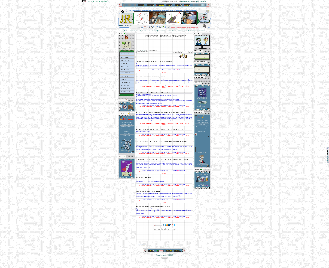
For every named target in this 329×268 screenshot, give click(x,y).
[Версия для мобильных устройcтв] (96, 2)
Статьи (143, 50)
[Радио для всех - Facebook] (200, 186)
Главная (138, 50)
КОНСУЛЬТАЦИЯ (125, 73)
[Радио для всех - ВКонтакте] (202, 186)
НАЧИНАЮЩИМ (125, 57)
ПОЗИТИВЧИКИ (125, 92)
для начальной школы (183, 1)
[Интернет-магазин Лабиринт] (126, 171)
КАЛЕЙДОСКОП (125, 82)
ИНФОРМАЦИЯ (125, 54)
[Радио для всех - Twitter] (199, 186)
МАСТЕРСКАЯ (125, 85)
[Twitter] (165, 225)
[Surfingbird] (174, 225)
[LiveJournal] (171, 225)
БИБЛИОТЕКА (125, 76)
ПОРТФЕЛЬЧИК (125, 69)
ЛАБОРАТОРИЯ (125, 60)
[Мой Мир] (169, 225)
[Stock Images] (202, 96)
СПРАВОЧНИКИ (125, 88)
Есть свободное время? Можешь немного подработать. (202, 164)
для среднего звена (198, 1)
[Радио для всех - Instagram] (207, 186)
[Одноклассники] (167, 225)
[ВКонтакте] (163, 225)
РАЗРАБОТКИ (124, 63)
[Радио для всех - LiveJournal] (197, 186)
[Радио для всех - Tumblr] (205, 186)
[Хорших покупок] (127, 150)
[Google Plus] (172, 225)
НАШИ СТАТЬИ (125, 66)
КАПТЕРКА (124, 79)
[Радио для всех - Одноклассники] (204, 186)
